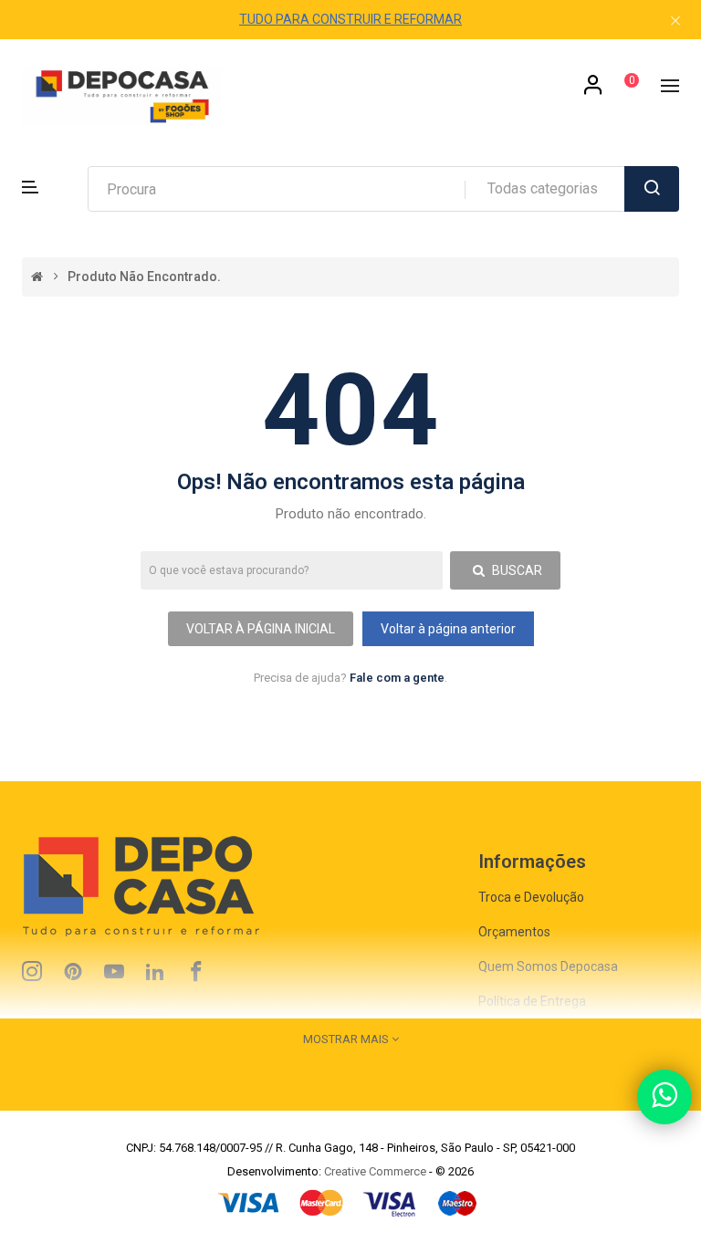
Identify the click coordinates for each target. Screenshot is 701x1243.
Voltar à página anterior (448, 629)
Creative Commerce (375, 1171)
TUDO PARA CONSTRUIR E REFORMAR (350, 19)
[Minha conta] (593, 91)
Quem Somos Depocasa (548, 966)
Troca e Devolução (531, 897)
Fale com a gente (397, 677)
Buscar (515, 570)
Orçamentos (514, 931)
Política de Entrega (532, 1001)
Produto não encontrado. (144, 277)
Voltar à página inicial (260, 629)
